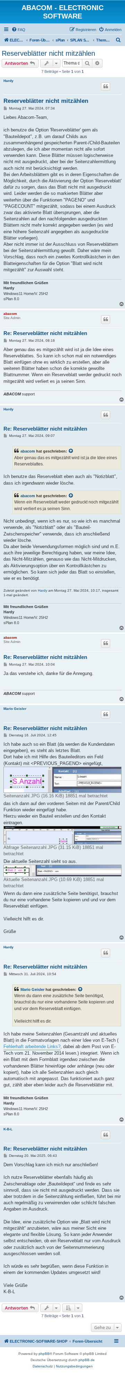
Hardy (8, 81)
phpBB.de (86, 1360)
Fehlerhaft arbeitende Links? (31, 1046)
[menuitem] (18, 29)
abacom (10, 314)
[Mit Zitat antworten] (105, 86)
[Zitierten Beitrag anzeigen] (71, 451)
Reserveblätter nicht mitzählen (48, 53)
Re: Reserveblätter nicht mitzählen (45, 333)
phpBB (44, 1354)
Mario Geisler (14, 709)
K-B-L (7, 1129)
